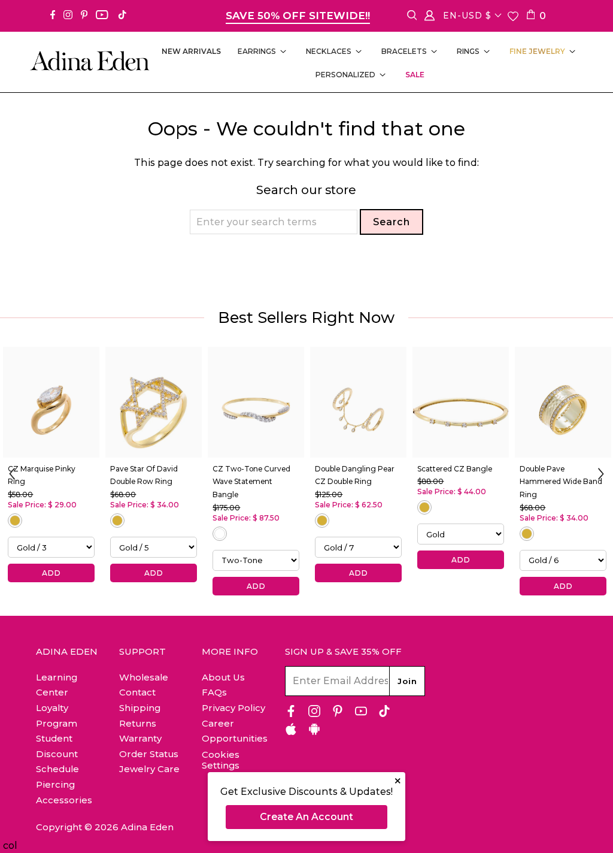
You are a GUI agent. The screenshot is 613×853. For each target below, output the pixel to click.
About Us (223, 677)
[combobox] (273, 222)
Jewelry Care (149, 769)
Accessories (64, 800)
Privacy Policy (233, 707)
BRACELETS (404, 51)
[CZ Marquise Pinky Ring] (51, 402)
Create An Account (306, 816)
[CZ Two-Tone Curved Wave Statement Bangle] (256, 402)
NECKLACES (328, 51)
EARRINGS (257, 51)
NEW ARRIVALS (191, 51)
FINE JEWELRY (537, 51)
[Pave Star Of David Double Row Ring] (153, 402)
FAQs (214, 692)
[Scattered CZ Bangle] (460, 402)
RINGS (468, 51)
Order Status (148, 754)
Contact (137, 692)
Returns (137, 723)
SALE (414, 74)
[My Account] (429, 17)
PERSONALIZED (345, 74)
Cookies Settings (220, 760)
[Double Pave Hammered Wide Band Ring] (563, 402)
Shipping (139, 707)
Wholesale (143, 677)
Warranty (140, 738)
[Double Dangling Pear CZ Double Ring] (358, 402)
